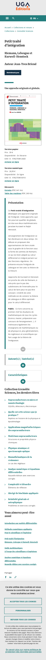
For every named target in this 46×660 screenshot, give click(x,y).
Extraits (8, 190)
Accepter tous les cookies (23, 601)
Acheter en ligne (12, 162)
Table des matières (13, 193)
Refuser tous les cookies (23, 619)
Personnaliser (23, 610)
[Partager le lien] (15, 577)
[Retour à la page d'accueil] (23, 6)
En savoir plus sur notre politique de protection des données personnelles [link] (23, 651)
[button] (13, 18)
